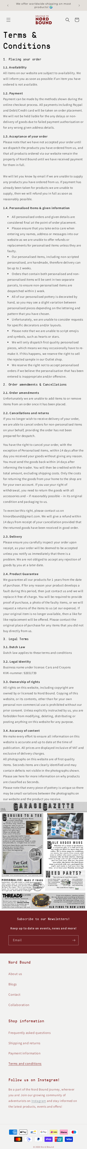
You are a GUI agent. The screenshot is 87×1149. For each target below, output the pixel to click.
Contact (14, 994)
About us (15, 974)
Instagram (38, 1101)
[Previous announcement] (7, 5)
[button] (8, 19)
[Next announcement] (79, 5)
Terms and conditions (25, 1063)
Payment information (24, 1053)
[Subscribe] (73, 940)
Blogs (12, 984)
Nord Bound (47, 1146)
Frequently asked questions (29, 1033)
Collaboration (19, 1005)
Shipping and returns (24, 1043)
